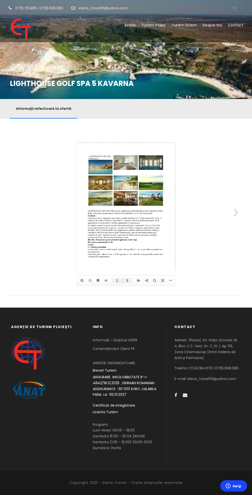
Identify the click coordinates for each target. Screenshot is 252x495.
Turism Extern (184, 25)
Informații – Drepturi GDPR (115, 340)
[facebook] (242, 8)
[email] (234, 8)
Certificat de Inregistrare (114, 405)
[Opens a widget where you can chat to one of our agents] (233, 486)
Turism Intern (154, 25)
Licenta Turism (105, 412)
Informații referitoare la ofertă (43, 108)
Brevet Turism (105, 370)
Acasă (130, 25)
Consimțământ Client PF (114, 348)
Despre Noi (212, 25)
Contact (236, 25)
